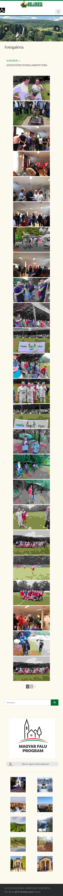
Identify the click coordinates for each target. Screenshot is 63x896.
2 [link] (31, 686)
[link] (2, 10)
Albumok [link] (12, 60)
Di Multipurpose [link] (25, 891)
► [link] (35, 686)
